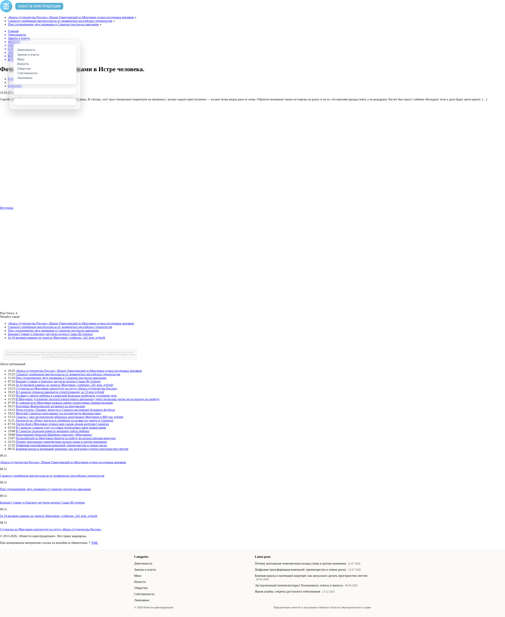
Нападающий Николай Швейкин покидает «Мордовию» (54, 434)
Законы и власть (145, 569)
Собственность (144, 594)
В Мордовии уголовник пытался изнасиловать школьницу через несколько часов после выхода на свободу (88, 399)
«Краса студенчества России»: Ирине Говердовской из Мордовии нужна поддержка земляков (71, 17)
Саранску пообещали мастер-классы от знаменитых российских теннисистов (60, 20)
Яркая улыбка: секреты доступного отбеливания (75, 357)
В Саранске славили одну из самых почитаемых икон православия (61, 427)
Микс (138, 575)
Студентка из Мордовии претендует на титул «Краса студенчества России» (66, 388)
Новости (140, 581)
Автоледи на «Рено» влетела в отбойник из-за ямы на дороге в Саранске (64, 420)
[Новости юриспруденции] (31, 11)
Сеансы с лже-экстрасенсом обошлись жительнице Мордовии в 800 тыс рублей (69, 417)
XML (94, 542)
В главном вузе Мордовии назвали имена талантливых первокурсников (64, 402)
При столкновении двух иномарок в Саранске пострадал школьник (53, 24)
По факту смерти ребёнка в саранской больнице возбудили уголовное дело (66, 395)
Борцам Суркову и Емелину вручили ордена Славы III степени (50, 334)
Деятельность (143, 563)
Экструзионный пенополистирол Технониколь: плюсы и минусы (299, 585)
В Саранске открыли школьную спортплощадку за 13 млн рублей (60, 392)
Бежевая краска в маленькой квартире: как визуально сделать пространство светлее (44, 354)
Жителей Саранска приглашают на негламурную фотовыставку (59, 413)
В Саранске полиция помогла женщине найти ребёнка (52, 431)
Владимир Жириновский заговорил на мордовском (50, 406)
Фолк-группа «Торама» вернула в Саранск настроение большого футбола (65, 409)
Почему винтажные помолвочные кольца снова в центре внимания (38, 352)
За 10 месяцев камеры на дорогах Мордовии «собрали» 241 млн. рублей (56, 337)
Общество (141, 588)
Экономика (141, 600)
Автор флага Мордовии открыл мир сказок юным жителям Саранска (62, 424)
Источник (6, 207)
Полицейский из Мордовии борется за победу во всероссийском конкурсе (66, 438)
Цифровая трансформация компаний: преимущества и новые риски (102, 352)
